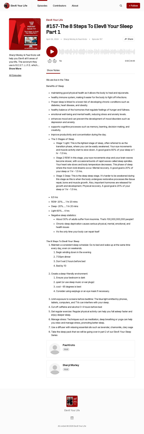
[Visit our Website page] (72, 418)
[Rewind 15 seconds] (50, 61)
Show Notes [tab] (53, 70)
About (75, 5)
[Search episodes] (121, 5)
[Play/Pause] (52, 51)
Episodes (42, 5)
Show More (15, 68)
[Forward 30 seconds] (55, 61)
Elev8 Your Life (19, 5)
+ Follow (133, 5)
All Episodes (15, 75)
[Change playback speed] (60, 61)
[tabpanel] (90, 209)
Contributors (59, 5)
